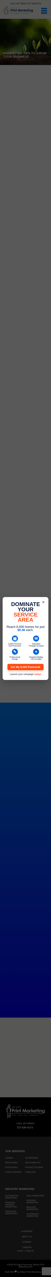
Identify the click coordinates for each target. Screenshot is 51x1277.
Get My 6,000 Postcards (25, 667)
